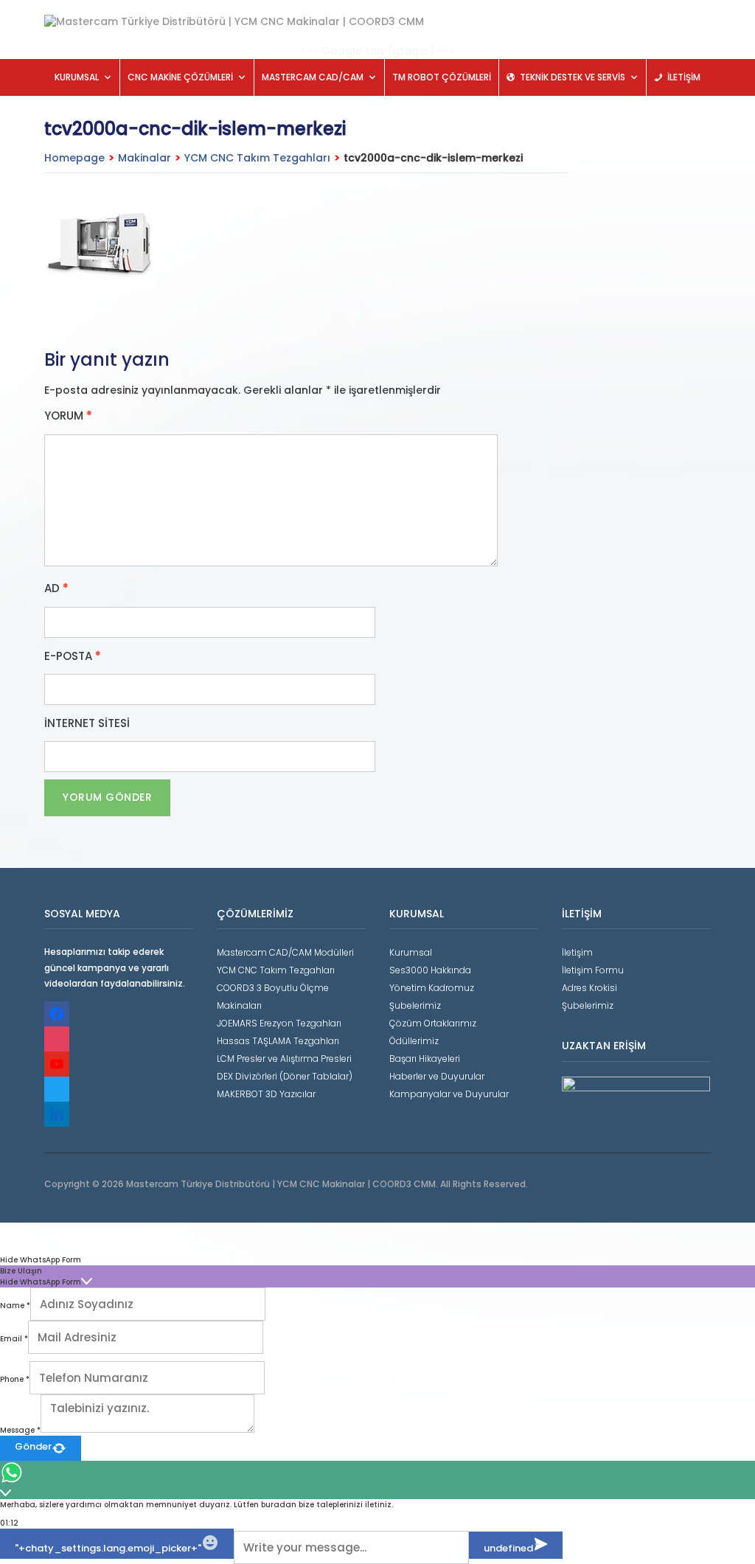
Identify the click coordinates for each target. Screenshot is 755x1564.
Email (14, 1338)
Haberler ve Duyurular (436, 1076)
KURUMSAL (77, 77)
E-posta (72, 656)
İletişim (577, 952)
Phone (14, 1379)
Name (15, 1305)
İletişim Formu (593, 970)
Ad (56, 588)
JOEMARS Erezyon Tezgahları (279, 1023)
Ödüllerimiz (414, 1041)
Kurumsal (410, 952)
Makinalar (144, 157)
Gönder (33, 1446)
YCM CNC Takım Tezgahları (257, 157)
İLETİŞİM (683, 77)
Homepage (74, 157)
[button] (377, 1259)
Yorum (68, 416)
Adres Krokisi (589, 987)
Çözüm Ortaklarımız (432, 1023)
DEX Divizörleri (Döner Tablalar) (284, 1076)
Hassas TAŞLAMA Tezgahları (278, 1041)
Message (20, 1430)
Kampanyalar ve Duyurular (449, 1094)
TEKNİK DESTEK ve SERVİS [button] (572, 77)
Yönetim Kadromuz (431, 987)
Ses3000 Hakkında (430, 970)
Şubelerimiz (415, 1005)
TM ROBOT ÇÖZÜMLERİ (441, 77)
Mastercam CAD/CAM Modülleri (285, 952)
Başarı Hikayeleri (424, 1058)
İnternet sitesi (87, 723)
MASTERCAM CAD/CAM (312, 77)
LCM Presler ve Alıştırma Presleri (284, 1058)
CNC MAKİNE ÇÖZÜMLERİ (180, 77)
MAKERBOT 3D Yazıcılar (266, 1094)
